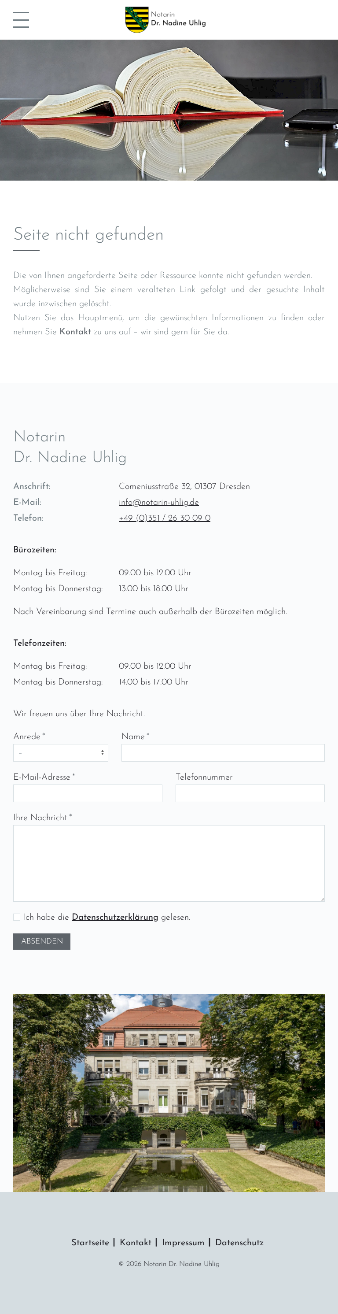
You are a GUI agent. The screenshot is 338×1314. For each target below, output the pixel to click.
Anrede (26, 737)
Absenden (42, 941)
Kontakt (75, 332)
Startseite (90, 1243)
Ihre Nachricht (40, 818)
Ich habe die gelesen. (105, 917)
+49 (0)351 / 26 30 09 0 (164, 518)
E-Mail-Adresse (41, 777)
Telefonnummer (204, 777)
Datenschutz (239, 1243)
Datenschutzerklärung (115, 917)
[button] (21, 20)
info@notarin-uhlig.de (159, 502)
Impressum (183, 1243)
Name (133, 737)
